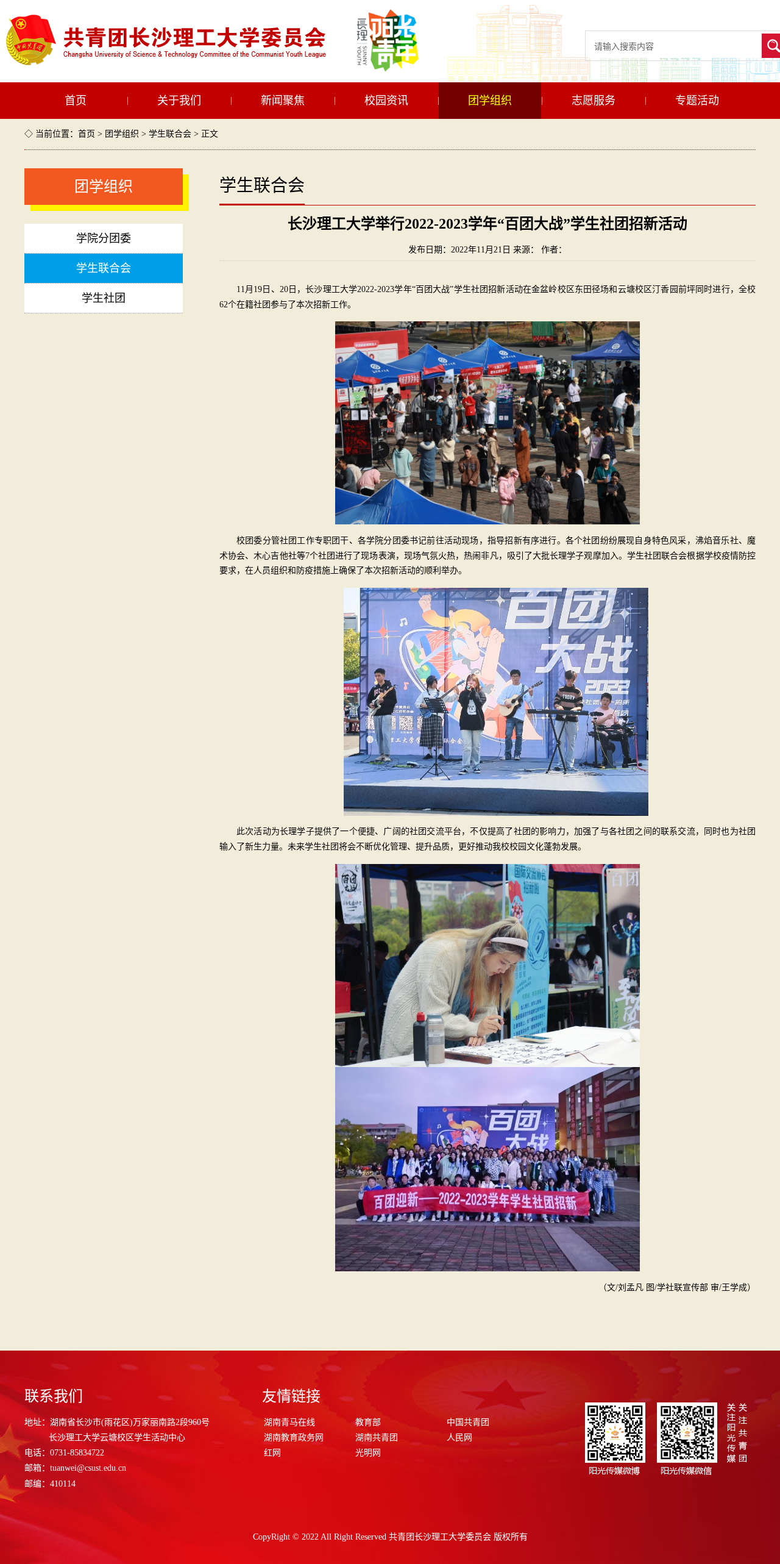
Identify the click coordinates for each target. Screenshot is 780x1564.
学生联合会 (170, 133)
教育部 (368, 1422)
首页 (76, 101)
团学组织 (490, 101)
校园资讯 (386, 101)
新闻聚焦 (283, 101)
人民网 (459, 1437)
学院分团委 (103, 238)
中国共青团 (468, 1422)
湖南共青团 (376, 1437)
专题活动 (697, 101)
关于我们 (179, 101)
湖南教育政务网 (294, 1437)
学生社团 (104, 298)
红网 (272, 1452)
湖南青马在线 (289, 1422)
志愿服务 (593, 101)
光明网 (368, 1452)
